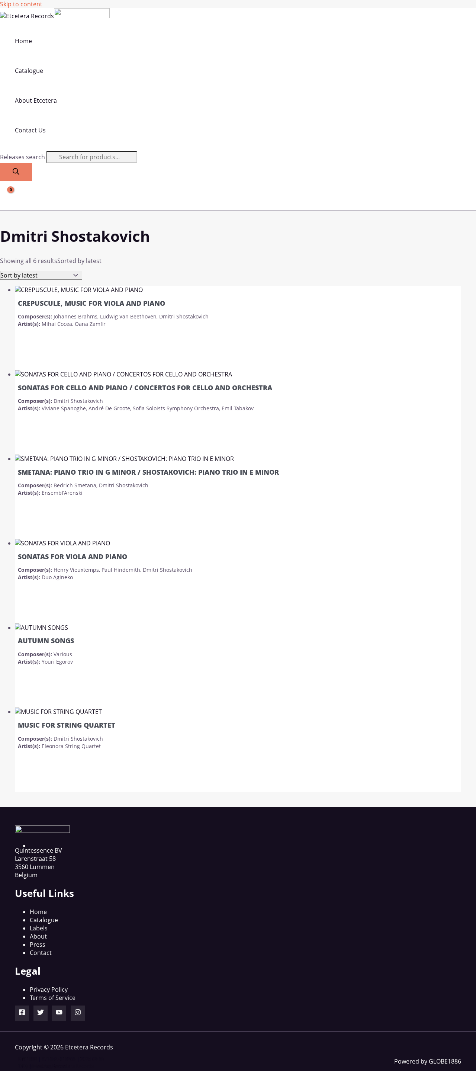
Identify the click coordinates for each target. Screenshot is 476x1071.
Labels (39, 928)
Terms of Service (52, 998)
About (38, 936)
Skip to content (21, 4)
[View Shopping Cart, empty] (6, 195)
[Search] (16, 172)
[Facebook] (22, 1013)
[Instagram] (78, 1013)
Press (37, 944)
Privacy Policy (49, 989)
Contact (41, 953)
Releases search (23, 157)
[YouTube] (59, 1013)
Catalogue (44, 920)
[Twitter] (40, 1013)
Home (38, 912)
